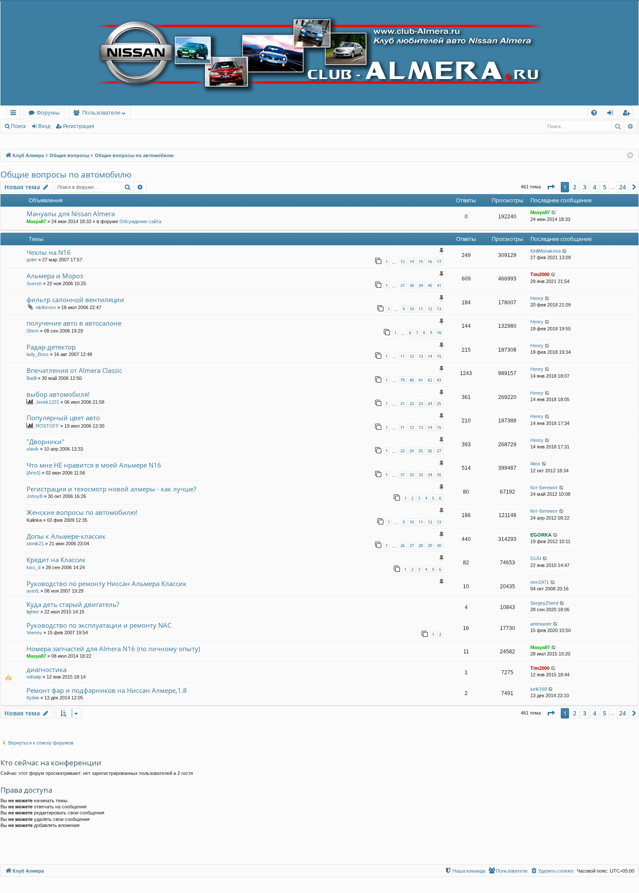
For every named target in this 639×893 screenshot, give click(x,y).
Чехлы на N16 (49, 252)
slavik (33, 448)
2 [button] (574, 187)
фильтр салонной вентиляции (75, 299)
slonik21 (35, 543)
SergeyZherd (544, 603)
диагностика (47, 669)
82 (430, 380)
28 (421, 545)
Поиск (18, 126)
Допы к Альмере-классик (66, 536)
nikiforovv (46, 307)
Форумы (48, 112)
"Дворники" (45, 441)
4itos (535, 463)
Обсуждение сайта (140, 221)
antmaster (541, 623)
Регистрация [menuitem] (628, 114)
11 (421, 309)
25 (439, 403)
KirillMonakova (545, 251)
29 (430, 545)
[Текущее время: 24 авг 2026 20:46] (630, 156)
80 (411, 380)
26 (430, 451)
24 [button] (622, 187)
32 (411, 475)
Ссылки (15, 114)
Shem (33, 330)
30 (439, 545)
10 (411, 309)
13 (402, 261)
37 (402, 285)
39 (421, 285)
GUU (535, 558)
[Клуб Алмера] (319, 53)
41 (439, 285)
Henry (536, 298)
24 (430, 403)
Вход (44, 126)
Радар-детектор (51, 347)
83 (439, 380)
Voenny (34, 632)
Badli (32, 378)
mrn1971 (539, 582)
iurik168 (538, 689)
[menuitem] (594, 112)
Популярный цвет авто (63, 417)
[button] (550, 187)
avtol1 (33, 590)
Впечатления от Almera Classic (74, 370)
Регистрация (78, 126)
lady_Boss (38, 354)
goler (32, 259)
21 (402, 403)
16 (430, 261)
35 (439, 475)
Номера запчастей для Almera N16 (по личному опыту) (113, 648)
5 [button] (604, 187)
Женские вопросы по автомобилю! (82, 512)
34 (430, 475)
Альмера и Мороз (55, 275)
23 (421, 403)
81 (421, 380)
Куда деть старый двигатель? (73, 604)
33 (421, 475)
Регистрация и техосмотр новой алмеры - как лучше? (111, 488)
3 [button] (584, 187)
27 (439, 451)
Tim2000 (539, 274)
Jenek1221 (47, 402)
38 (411, 285)
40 (430, 285)
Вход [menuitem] (612, 114)
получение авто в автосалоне (74, 323)
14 (411, 261)
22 (411, 403)
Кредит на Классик (56, 559)
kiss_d (33, 567)
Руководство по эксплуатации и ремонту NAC (99, 625)
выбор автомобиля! (58, 394)
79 (402, 380)
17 (439, 261)
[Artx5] (33, 472)
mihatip (34, 676)
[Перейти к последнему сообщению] (554, 212)
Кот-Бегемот (544, 487)
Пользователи (101, 112)
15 (421, 261)
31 (402, 475)
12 (430, 309)
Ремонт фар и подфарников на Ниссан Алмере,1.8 (107, 690)
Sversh (34, 283)
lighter (33, 611)
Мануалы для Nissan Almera (71, 213)
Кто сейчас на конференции (50, 763)
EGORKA (541, 534)
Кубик (33, 697)
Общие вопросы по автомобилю (66, 174)
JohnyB (35, 496)
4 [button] (594, 187)
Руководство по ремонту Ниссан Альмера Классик (106, 583)
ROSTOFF (47, 425)
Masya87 (36, 221)
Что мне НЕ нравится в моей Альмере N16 (94, 465)
